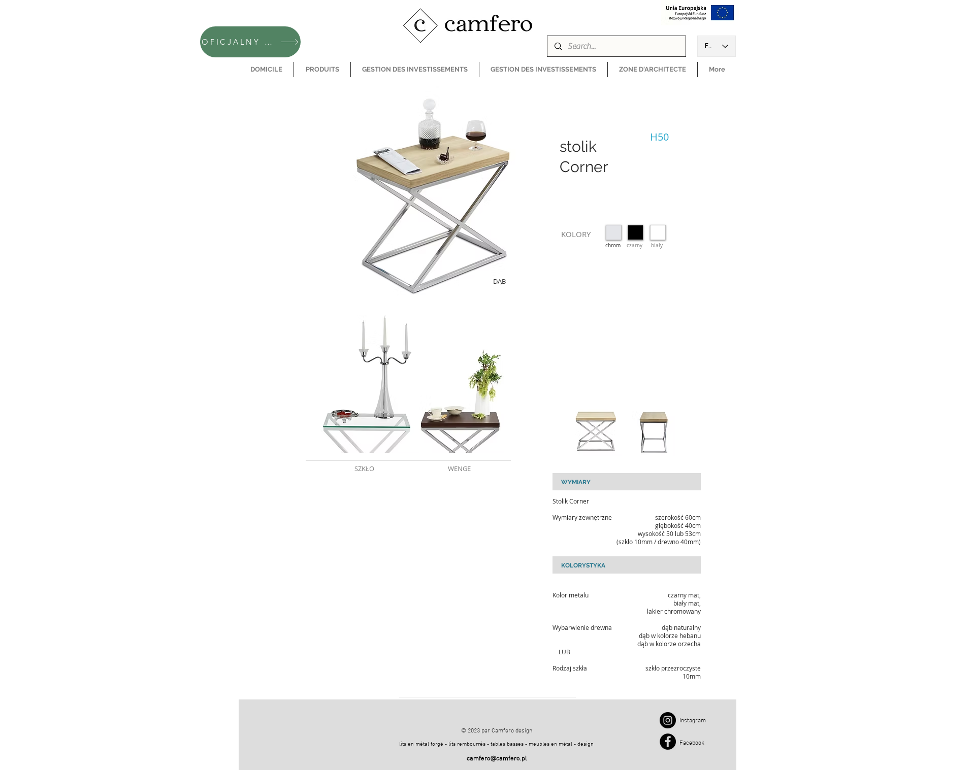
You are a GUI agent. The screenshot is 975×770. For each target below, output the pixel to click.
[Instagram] (668, 720)
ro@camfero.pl (505, 759)
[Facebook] (668, 741)
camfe (475, 759)
